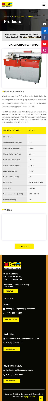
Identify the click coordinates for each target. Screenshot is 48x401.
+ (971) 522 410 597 (13, 313)
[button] (24, 246)
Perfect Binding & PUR (13, 37)
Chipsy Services (29, 397)
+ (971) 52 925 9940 (14, 374)
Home (6, 17)
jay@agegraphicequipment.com (19, 370)
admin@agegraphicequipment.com (20, 309)
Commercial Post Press (28, 34)
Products (14, 34)
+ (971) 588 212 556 (14, 343)
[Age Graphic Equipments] (7, 4)
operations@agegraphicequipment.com (22, 338)
